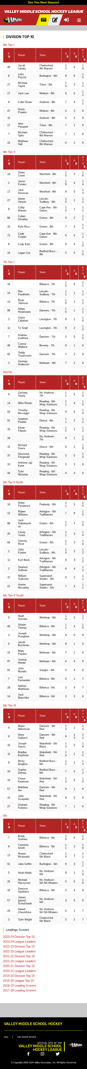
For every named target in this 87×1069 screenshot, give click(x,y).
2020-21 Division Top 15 (19, 966)
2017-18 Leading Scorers (19, 990)
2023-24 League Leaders (19, 941)
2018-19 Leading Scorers (19, 985)
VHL (6, 1037)
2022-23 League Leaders (19, 951)
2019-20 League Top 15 (18, 980)
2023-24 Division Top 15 (19, 936)
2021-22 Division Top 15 (19, 956)
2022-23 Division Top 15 (19, 946)
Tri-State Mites (26, 1037)
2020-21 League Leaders (19, 971)
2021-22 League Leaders (19, 961)
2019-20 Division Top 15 (19, 975)
